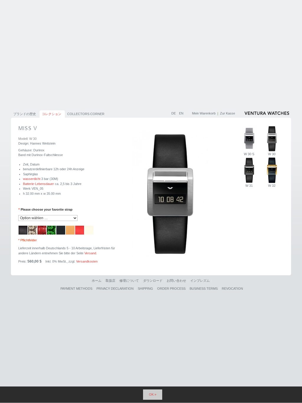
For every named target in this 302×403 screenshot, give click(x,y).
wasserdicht (31, 179)
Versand (90, 253)
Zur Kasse (227, 113)
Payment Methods (76, 288)
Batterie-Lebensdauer (38, 184)
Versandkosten (87, 261)
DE (174, 113)
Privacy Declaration (115, 288)
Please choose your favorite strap (45, 209)
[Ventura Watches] (267, 114)
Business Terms (204, 288)
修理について (129, 280)
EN (181, 113)
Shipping (145, 288)
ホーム (96, 280)
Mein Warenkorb (204, 113)
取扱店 (110, 280)
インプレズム (200, 280)
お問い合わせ (176, 280)
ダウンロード (153, 280)
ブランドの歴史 (24, 114)
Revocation (232, 288)
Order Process (171, 288)
